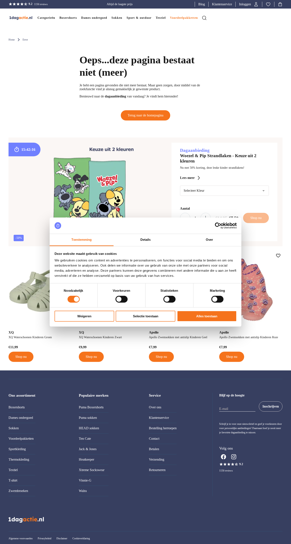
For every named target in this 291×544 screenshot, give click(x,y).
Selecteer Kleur (194, 190)
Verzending (156, 459)
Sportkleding (17, 449)
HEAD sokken (89, 428)
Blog (201, 4)
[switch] (121, 299)
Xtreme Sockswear (91, 470)
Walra (83, 491)
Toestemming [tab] (81, 239)
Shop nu (21, 356)
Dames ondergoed (21, 417)
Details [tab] (145, 239)
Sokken (14, 428)
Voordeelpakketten (21, 438)
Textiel (13, 470)
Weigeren (84, 316)
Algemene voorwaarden (21, 538)
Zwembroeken (18, 491)
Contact (154, 438)
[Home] (16, 18)
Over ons (155, 407)
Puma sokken (88, 417)
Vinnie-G (85, 480)
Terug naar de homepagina (145, 115)
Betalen (154, 449)
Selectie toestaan (145, 316)
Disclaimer (61, 538)
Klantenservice (222, 4)
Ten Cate (85, 438)
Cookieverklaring (81, 538)
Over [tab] (209, 239)
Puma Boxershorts (91, 407)
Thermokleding (19, 459)
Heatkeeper (86, 459)
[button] (249, 4)
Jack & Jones (88, 449)
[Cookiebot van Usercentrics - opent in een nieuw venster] (218, 225)
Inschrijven (270, 406)
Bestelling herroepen (163, 428)
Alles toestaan (206, 316)
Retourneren (157, 470)
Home (12, 39)
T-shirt (13, 480)
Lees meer (187, 178)
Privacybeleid (44, 538)
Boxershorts (17, 407)
